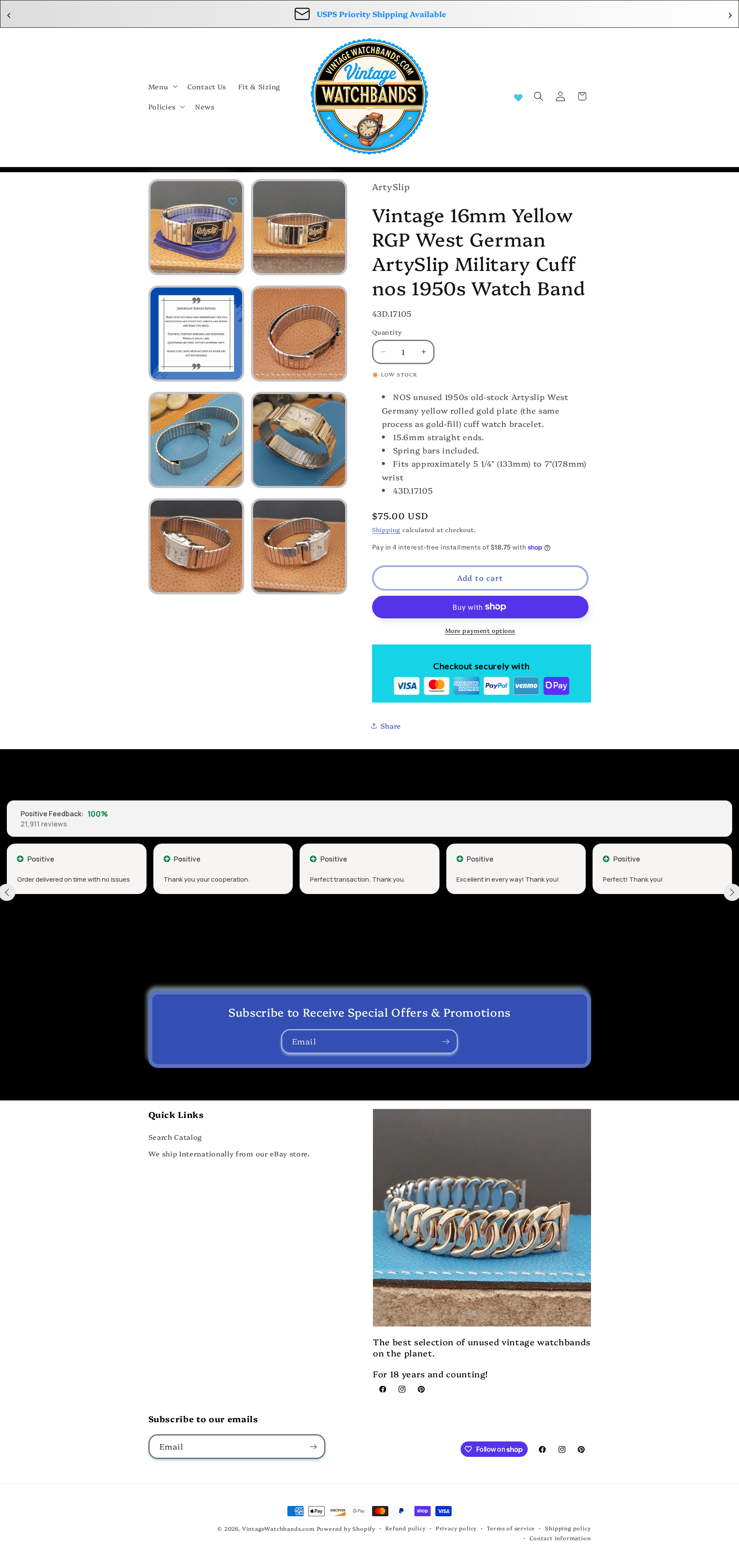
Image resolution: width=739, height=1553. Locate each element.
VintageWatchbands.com (278, 1528)
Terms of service (511, 1528)
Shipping (386, 529)
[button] (162, 86)
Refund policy (405, 1528)
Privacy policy (456, 1528)
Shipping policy (568, 1528)
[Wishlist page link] (518, 96)
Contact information (560, 1537)
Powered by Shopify (346, 1528)
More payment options (480, 630)
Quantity (387, 331)
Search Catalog (175, 1136)
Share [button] (391, 725)
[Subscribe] (446, 1041)
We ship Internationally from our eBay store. (229, 1153)
